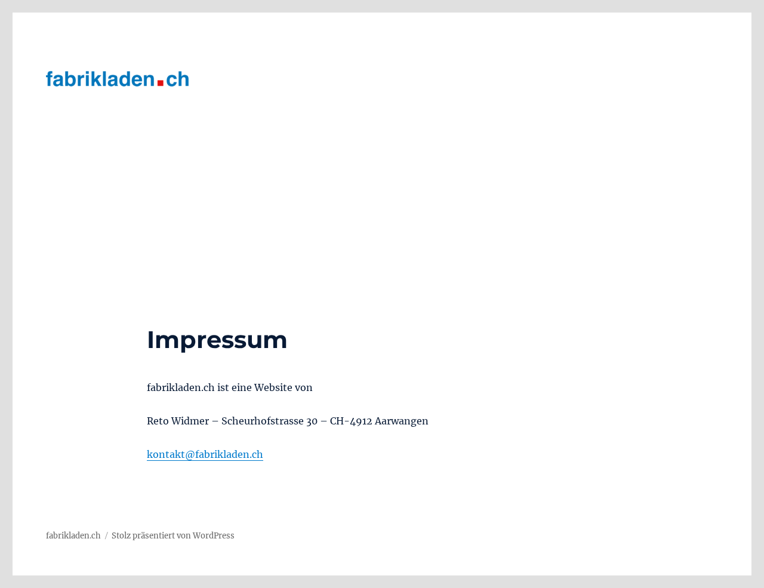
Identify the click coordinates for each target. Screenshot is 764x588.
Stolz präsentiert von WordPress (173, 536)
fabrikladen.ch (73, 536)
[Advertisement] (382, 236)
